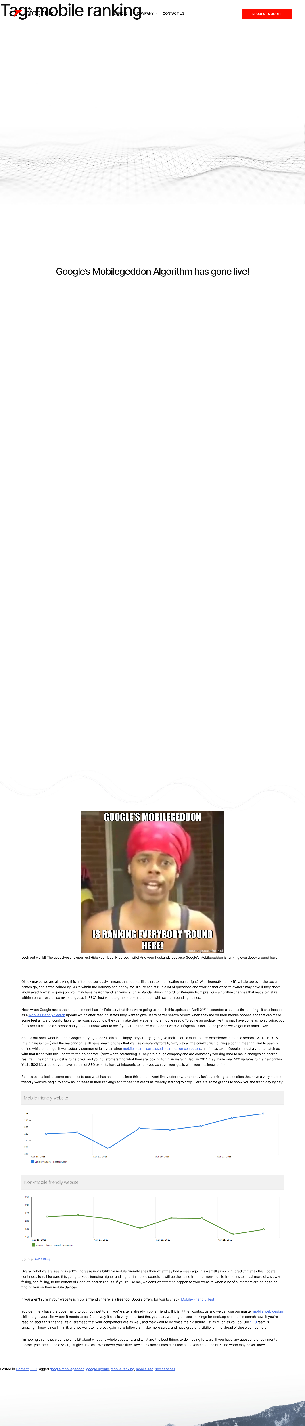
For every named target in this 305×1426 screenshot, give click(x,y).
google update (97, 1369)
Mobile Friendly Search (47, 1015)
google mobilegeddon (67, 1369)
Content (22, 1369)
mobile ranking (122, 1369)
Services (119, 13)
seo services (165, 1369)
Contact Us (173, 13)
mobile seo (144, 1369)
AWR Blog (42, 1259)
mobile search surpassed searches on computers (162, 1048)
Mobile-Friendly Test (197, 1299)
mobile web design (268, 1311)
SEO (253, 1322)
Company (145, 13)
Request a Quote (267, 14)
